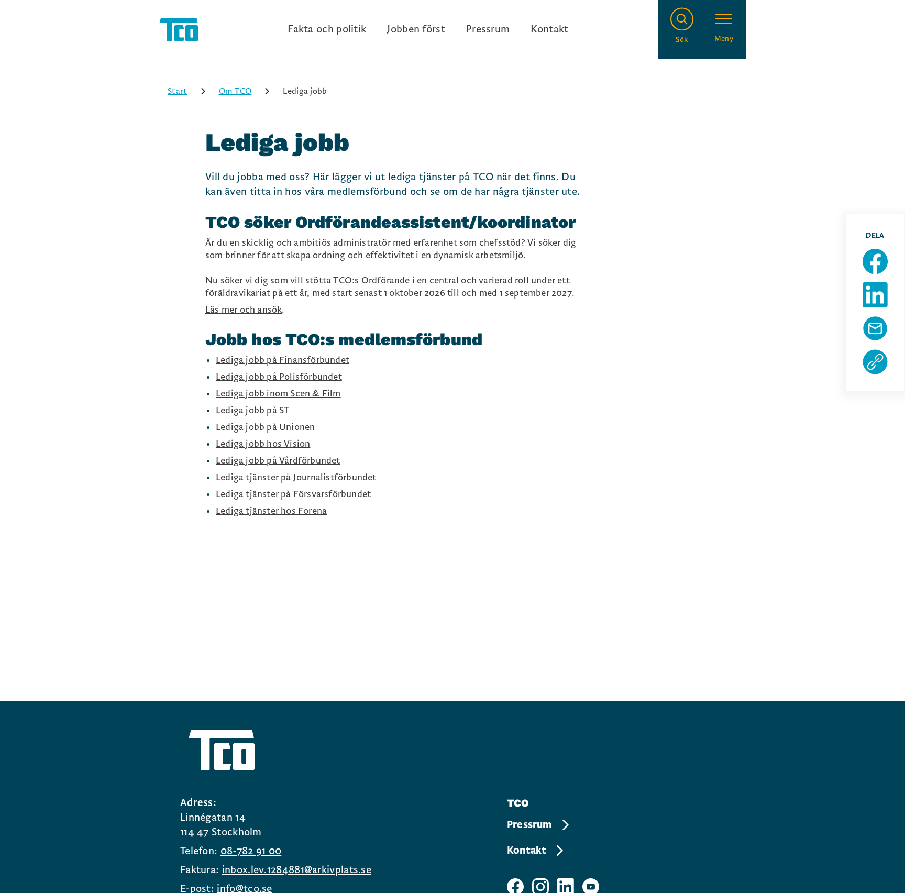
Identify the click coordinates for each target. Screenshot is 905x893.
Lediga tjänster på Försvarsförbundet (293, 494)
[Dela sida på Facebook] (875, 261)
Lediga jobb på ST (252, 410)
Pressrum (488, 29)
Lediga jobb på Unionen (265, 427)
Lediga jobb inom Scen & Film (278, 393)
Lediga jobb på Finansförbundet (282, 360)
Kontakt (549, 29)
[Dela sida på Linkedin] (875, 294)
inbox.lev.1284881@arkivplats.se (296, 870)
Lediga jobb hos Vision (263, 443)
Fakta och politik (327, 29)
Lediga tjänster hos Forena (271, 510)
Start (177, 91)
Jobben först (416, 29)
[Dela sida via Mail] (875, 328)
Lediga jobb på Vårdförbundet (278, 460)
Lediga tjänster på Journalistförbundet (296, 477)
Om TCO (235, 91)
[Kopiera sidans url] (875, 361)
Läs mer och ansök (243, 309)
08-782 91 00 (251, 851)
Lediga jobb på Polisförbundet (279, 376)
